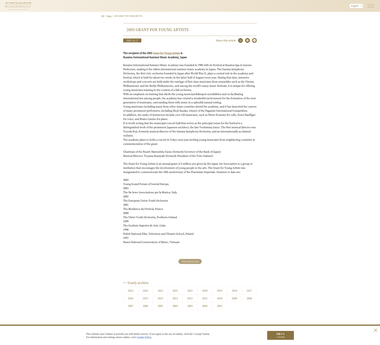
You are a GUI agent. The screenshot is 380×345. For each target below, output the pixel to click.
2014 (160, 298)
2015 (145, 298)
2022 (175, 290)
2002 (205, 306)
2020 (205, 290)
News (109, 16)
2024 (145, 290)
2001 (219, 306)
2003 (190, 306)
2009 (234, 298)
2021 (190, 290)
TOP (102, 16)
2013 (175, 298)
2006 (145, 306)
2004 (175, 306)
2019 (219, 290)
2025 (130, 290)
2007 (130, 306)
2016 (130, 298)
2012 (190, 298)
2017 (249, 290)
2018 (234, 290)
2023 (160, 290)
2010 (219, 298)
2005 (160, 306)
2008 (249, 298)
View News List (190, 261)
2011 (205, 298)
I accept (280, 335)
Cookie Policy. (144, 337)
